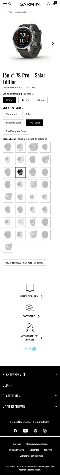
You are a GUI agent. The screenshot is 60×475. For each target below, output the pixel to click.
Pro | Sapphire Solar (16, 131)
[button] (18, 94)
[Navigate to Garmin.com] (30, 4)
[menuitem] (9, 4)
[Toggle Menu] (2, 3)
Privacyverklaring (16, 450)
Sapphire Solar (13, 122)
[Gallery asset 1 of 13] (30, 43)
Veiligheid (34, 450)
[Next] (52, 43)
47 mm (25, 100)
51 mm (40, 100)
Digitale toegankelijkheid (31, 456)
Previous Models (17, 12)
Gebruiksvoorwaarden (37, 444)
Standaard (11, 114)
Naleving (48, 450)
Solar (28, 114)
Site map (17, 444)
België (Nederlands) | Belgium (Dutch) (30, 422)
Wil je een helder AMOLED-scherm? (24, 262)
